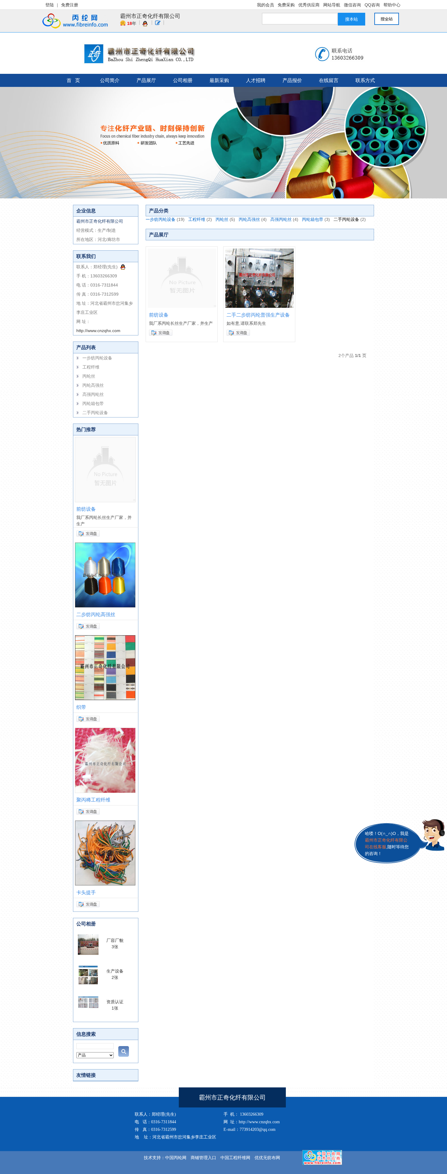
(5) (232, 219)
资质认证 (114, 1001)
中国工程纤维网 (235, 1157)
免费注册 (69, 4)
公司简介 (110, 80)
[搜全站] (389, 19)
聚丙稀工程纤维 (93, 799)
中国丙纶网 (175, 1157)
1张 (115, 1008)
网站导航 (331, 4)
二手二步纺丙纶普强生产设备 (258, 315)
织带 (81, 707)
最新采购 (219, 80)
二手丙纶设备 (95, 412)
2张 (115, 977)
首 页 (73, 80)
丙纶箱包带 (93, 403)
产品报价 (292, 80)
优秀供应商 (309, 4)
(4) (264, 219)
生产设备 (114, 971)
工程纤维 (90, 367)
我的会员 (265, 4)
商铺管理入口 (203, 1157)
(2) (209, 219)
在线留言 (328, 80)
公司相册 (182, 80)
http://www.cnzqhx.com (98, 330)
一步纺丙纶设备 (97, 357)
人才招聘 (255, 80)
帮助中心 (391, 4)
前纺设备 (86, 509)
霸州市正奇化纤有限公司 (150, 16)
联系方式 (365, 80)
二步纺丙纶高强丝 (95, 614)
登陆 (49, 4)
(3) (327, 219)
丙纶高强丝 (93, 385)
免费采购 (286, 4)
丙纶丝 (88, 376)
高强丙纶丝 (93, 394)
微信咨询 (352, 4)
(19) (180, 219)
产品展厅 (146, 80)
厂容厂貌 (114, 940)
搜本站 (351, 19)
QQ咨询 (372, 4)
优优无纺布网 (267, 1157)
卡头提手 (86, 892)
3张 (115, 946)
